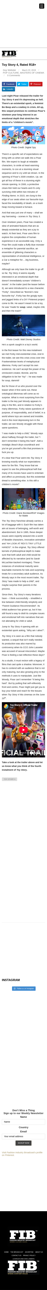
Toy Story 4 (9, 779)
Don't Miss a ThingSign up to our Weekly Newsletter (23, 1112)
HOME (6, 1252)
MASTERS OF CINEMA (32, 73)
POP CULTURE (11, 73)
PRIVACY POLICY (29, 1255)
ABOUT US (39, 1252)
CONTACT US (16, 1255)
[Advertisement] (23, 23)
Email (23, 1131)
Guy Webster (9, 70)
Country (23, 1127)
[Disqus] (23, 819)
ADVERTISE (29, 1252)
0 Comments (13, 75)
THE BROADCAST (16, 1252)
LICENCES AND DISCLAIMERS (23, 1259)
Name (23, 1116)
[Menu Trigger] (41, 6)
